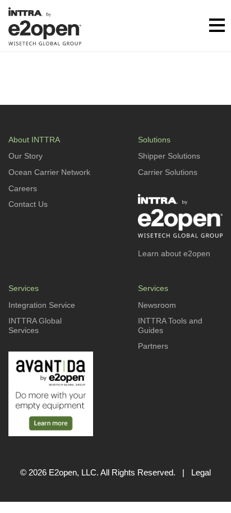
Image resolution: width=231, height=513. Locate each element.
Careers (22, 188)
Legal (201, 472)
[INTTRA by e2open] (44, 26)
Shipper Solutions (169, 155)
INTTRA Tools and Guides (170, 325)
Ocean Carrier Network (49, 172)
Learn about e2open (174, 253)
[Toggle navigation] (217, 26)
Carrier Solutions (167, 172)
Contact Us (28, 204)
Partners (153, 345)
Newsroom (157, 305)
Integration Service (41, 305)
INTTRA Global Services (35, 325)
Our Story (25, 155)
